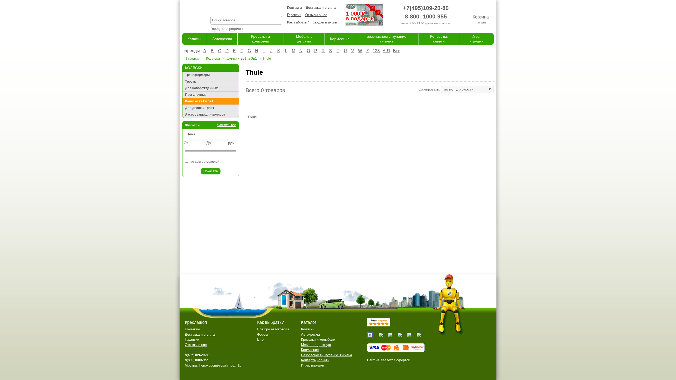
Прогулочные (195, 95)
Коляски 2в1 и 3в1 (241, 58)
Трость (190, 81)
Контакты (294, 8)
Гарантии (294, 15)
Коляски (194, 39)
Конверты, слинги (315, 360)
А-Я (386, 51)
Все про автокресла (273, 329)
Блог (261, 339)
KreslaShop (246, 9)
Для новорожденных (201, 88)
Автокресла (222, 39)
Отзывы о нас (316, 15)
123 (376, 51)
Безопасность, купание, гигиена (326, 355)
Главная (193, 58)
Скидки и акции (325, 22)
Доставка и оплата (321, 8)
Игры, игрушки (312, 365)
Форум (262, 334)
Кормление (340, 39)
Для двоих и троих (199, 108)
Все (396, 51)
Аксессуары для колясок (205, 114)
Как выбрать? (298, 22)
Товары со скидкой (204, 161)
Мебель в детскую (316, 345)
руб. (231, 143)
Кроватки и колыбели (318, 339)
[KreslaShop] (189, 16)
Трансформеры (197, 75)
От (186, 143)
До (208, 143)
